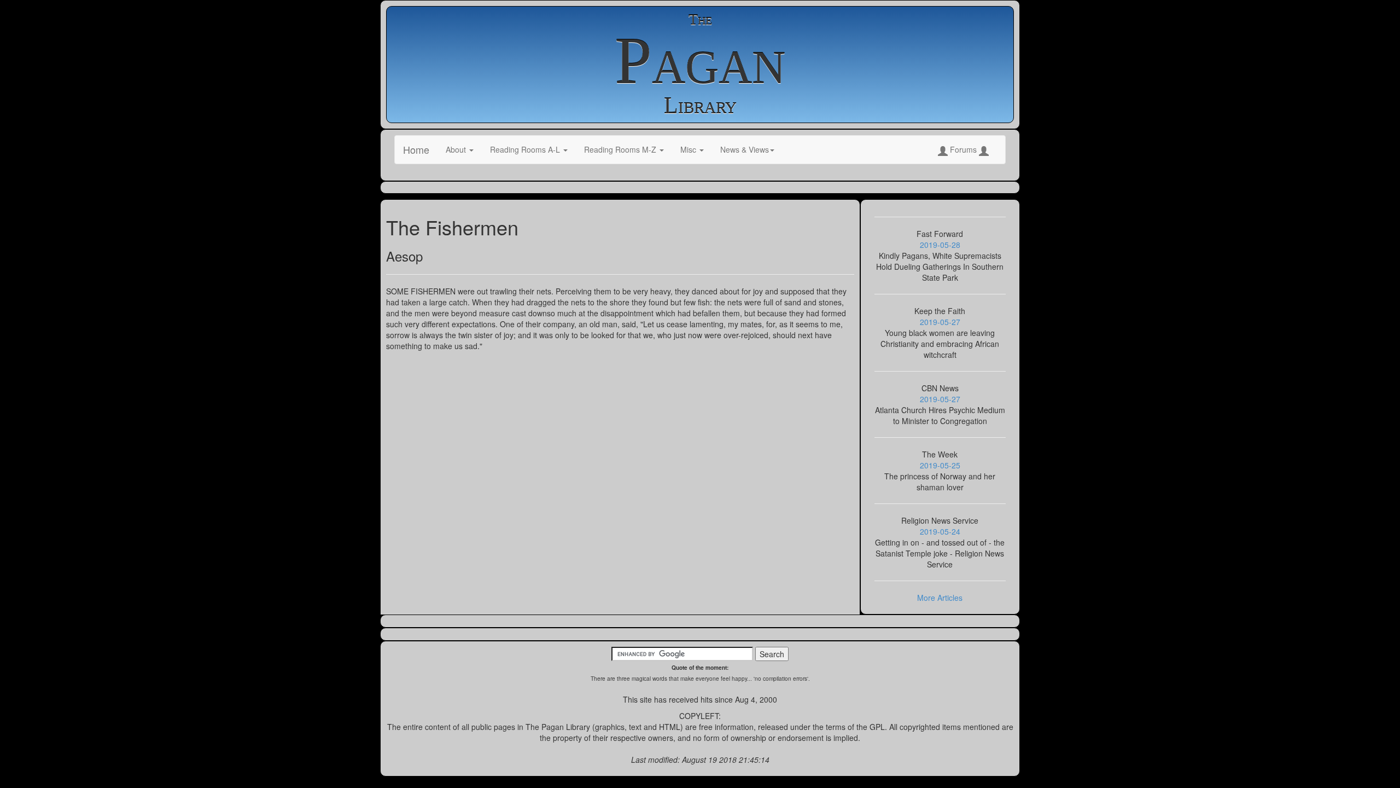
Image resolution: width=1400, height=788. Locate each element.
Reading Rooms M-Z (621, 149)
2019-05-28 (940, 244)
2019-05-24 (940, 531)
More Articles (939, 597)
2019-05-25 (940, 465)
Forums (963, 149)
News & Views (744, 149)
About (457, 149)
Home (416, 149)
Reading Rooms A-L (526, 149)
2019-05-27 (940, 321)
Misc (689, 149)
